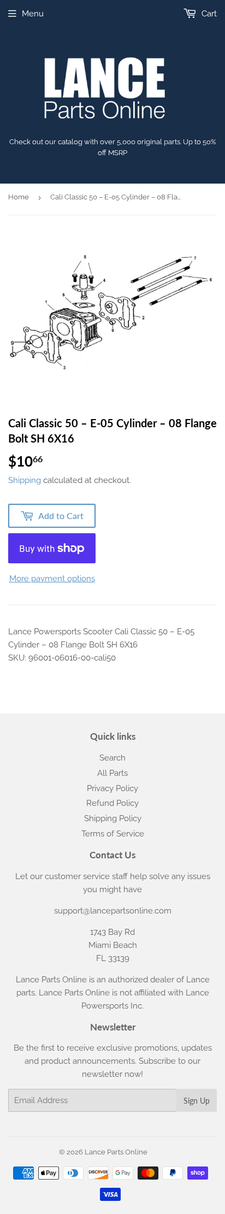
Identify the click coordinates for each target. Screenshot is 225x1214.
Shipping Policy (112, 818)
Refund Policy (112, 803)
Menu (33, 14)
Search (112, 758)
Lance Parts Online (116, 1152)
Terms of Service (112, 834)
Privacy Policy (112, 788)
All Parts (112, 773)
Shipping (24, 480)
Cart (208, 14)
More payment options (52, 579)
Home (18, 197)
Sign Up (196, 1100)
